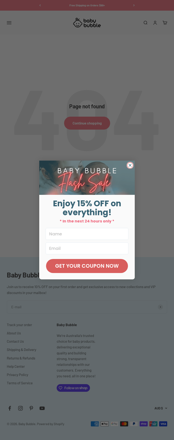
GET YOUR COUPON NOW (87, 265)
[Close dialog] (130, 165)
